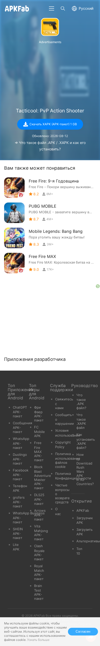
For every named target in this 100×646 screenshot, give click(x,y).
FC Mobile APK (39, 431)
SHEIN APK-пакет (18, 533)
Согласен (83, 631)
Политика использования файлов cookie (67, 460)
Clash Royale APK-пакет (39, 552)
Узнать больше (38, 640)
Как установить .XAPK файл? (85, 440)
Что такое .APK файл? (81, 401)
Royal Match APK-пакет (39, 572)
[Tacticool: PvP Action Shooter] (50, 27)
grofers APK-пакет (19, 501)
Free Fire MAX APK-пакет (39, 451)
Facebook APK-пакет (20, 474)
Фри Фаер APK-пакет (39, 413)
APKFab (82, 510)
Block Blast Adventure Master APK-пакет (42, 477)
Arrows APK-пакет (40, 514)
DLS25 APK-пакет (39, 499)
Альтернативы (88, 541)
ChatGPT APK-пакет (20, 411)
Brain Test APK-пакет (39, 592)
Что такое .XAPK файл (81, 421)
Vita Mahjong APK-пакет (41, 532)
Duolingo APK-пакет (20, 458)
